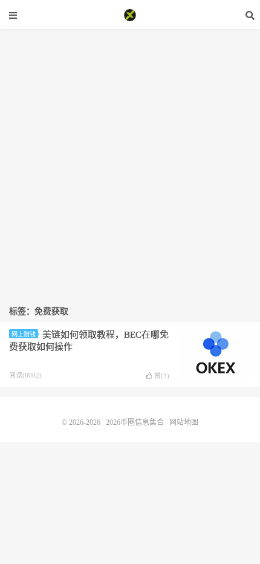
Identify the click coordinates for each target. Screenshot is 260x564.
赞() (161, 375)
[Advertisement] (130, 159)
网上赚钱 (23, 334)
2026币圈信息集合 (130, 15)
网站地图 (183, 422)
